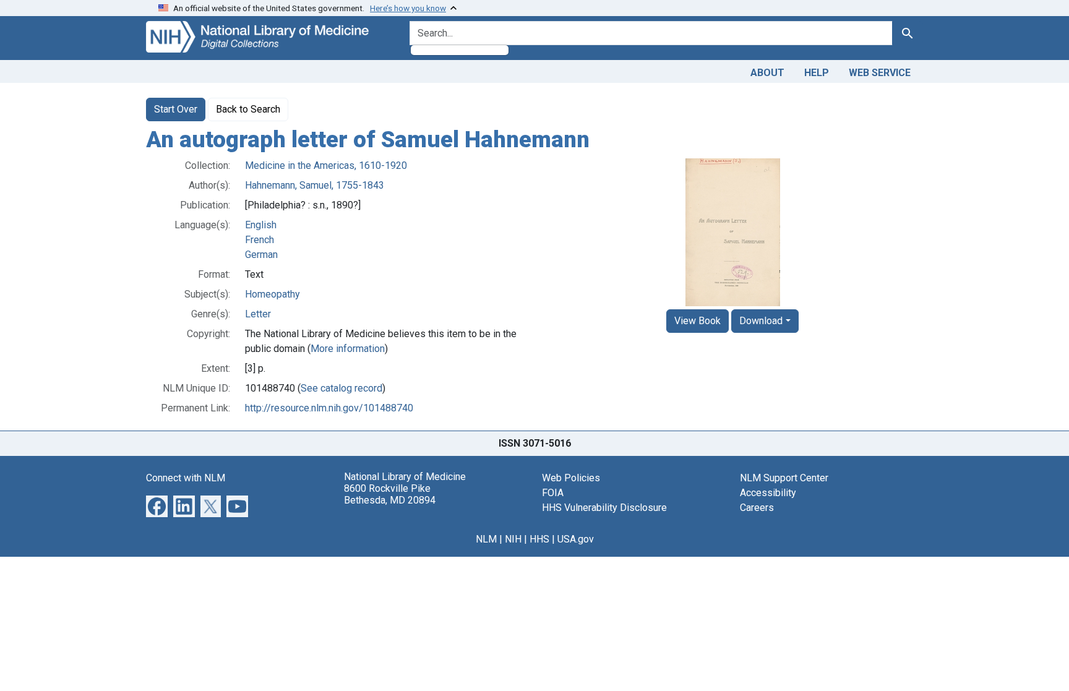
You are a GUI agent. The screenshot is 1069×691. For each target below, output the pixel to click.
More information (348, 348)
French (259, 240)
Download (761, 321)
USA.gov (575, 539)
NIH (513, 539)
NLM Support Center (784, 478)
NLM (486, 539)
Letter (258, 314)
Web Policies (571, 478)
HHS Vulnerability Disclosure (604, 507)
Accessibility (768, 493)
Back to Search (248, 109)
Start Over (175, 109)
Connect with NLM (185, 478)
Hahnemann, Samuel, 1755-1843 (314, 185)
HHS (539, 539)
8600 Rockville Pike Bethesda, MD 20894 (390, 494)
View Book (697, 321)
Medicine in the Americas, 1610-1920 (326, 165)
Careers (757, 507)
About (767, 73)
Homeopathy (272, 294)
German (261, 254)
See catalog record (341, 388)
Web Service (880, 73)
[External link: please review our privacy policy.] (157, 505)
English (261, 225)
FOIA (553, 493)
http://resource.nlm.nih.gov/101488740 (329, 408)
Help (816, 73)
